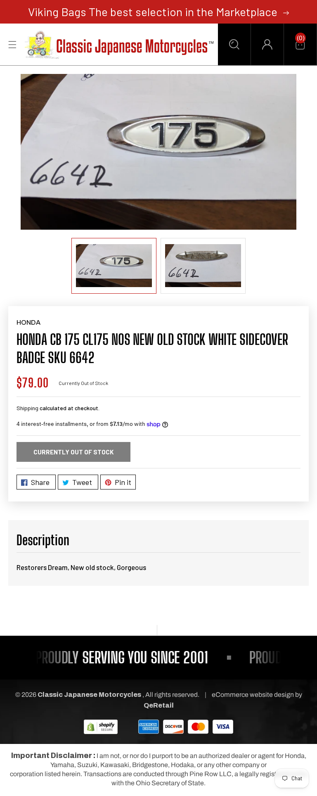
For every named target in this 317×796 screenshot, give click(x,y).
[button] (234, 44)
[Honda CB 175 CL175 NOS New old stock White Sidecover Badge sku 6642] (158, 151)
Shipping (27, 407)
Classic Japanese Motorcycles (89, 694)
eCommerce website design (253, 694)
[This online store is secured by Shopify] (101, 726)
